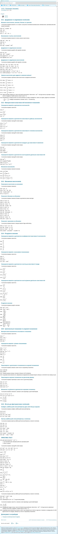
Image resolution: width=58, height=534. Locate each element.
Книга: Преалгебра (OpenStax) (34, 5)
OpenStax (6, 15)
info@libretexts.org (8, 532)
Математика (13, 5)
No (17, 523)
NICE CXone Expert (19, 527)
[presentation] (7, 80)
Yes (13, 523)
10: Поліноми (46, 5)
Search (2, 3)
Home (6, 5)
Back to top (3, 519)
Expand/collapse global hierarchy (2, 5)
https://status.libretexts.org (35, 532)
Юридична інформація (20, 531)
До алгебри (22, 5)
